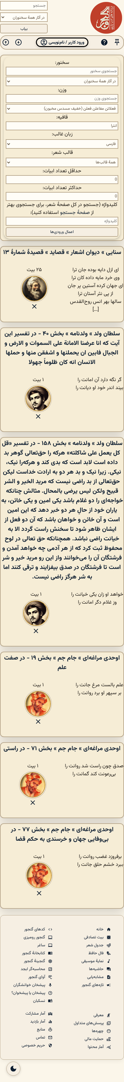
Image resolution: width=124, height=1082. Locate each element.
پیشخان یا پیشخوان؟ (28, 993)
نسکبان (39, 1001)
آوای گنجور (37, 977)
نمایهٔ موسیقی (93, 961)
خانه (100, 929)
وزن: (62, 90)
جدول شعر (95, 945)
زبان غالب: (62, 134)
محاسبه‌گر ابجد (33, 969)
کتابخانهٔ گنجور (34, 953)
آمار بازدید (38, 1021)
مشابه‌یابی (96, 977)
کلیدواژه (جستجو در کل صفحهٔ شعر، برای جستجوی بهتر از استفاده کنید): (62, 209)
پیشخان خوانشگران (29, 985)
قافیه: (62, 117)
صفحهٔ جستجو (75, 213)
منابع (41, 1029)
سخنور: (62, 63)
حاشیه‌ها (97, 969)
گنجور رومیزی (35, 937)
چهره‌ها (98, 1031)
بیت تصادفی (94, 937)
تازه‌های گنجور (93, 985)
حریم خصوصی (34, 1045)
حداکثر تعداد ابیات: (62, 188)
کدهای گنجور (35, 929)
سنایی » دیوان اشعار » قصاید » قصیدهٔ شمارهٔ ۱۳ (62, 252)
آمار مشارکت (35, 1013)
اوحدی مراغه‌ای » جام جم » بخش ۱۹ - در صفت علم (62, 662)
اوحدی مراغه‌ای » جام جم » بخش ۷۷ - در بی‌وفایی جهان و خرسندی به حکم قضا (62, 834)
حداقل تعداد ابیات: (62, 171)
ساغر (41, 945)
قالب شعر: (62, 153)
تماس (41, 1037)
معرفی (99, 1015)
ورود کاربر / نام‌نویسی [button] (66, 42)
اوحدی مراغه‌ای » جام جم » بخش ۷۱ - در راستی (62, 748)
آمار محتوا (96, 1047)
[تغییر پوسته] (13, 1069)
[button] (117, 42)
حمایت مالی (95, 1039)
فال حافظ (96, 953)
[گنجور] (106, 18)
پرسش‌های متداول (89, 1023)
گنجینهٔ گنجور (35, 961)
